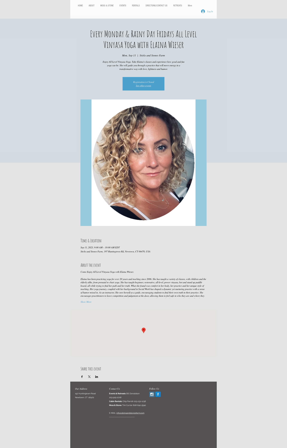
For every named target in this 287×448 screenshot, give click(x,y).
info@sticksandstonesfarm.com (130, 413)
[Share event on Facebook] (82, 376)
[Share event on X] (89, 376)
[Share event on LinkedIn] (96, 376)
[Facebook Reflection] (158, 394)
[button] (136, 5)
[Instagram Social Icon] (152, 394)
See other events (143, 85)
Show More (86, 301)
